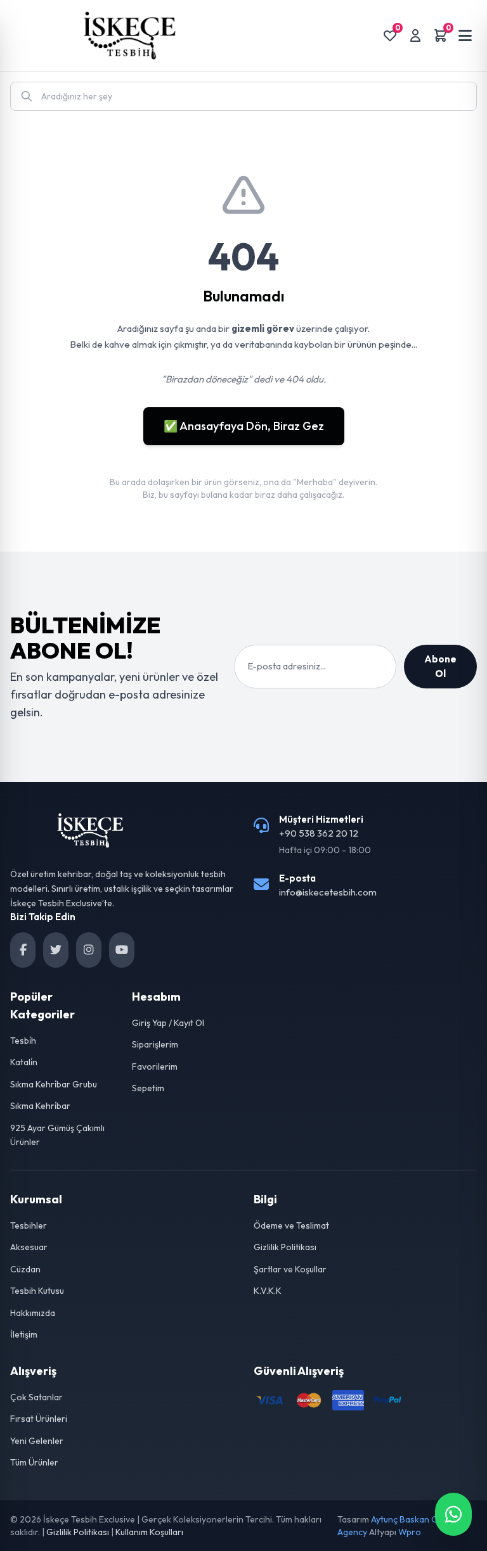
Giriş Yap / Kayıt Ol (168, 1023)
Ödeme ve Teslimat (291, 1225)
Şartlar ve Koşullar (290, 1269)
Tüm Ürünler (34, 1462)
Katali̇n (23, 1062)
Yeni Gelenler (36, 1441)
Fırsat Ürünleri (38, 1418)
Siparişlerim (155, 1044)
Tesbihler (28, 1225)
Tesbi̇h (23, 1040)
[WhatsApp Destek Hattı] (453, 1514)
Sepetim (148, 1088)
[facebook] (23, 950)
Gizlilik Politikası (285, 1247)
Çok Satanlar (36, 1397)
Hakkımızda (32, 1313)
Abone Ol (440, 666)
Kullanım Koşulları (149, 1532)
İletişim (23, 1334)
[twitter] (55, 950)
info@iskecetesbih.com (328, 892)
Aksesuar (29, 1247)
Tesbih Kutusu (37, 1290)
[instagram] (88, 950)
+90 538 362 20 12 (318, 833)
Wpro (409, 1532)
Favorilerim (155, 1066)
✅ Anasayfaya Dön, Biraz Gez (244, 426)
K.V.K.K (268, 1290)
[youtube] (121, 950)
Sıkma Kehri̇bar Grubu (53, 1084)
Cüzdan (25, 1269)
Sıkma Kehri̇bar (40, 1105)
